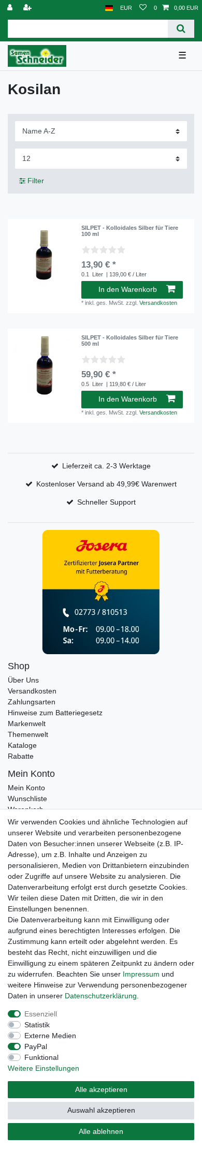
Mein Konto (26, 788)
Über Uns (23, 680)
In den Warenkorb (127, 289)
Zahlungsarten (31, 702)
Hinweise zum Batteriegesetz (55, 713)
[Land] (109, 8)
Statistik (37, 1025)
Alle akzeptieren (101, 1089)
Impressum (141, 974)
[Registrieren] (28, 8)
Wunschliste (27, 798)
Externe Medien (50, 1035)
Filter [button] (35, 180)
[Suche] (181, 29)
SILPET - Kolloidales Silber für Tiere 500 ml (129, 340)
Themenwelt (28, 734)
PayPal (35, 1046)
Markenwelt (27, 723)
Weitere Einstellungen (43, 1068)
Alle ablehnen (101, 1131)
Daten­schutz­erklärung (101, 996)
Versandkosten (158, 303)
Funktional (41, 1057)
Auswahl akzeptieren (101, 1110)
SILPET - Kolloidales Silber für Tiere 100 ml (129, 231)
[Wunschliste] (143, 8)
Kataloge (22, 745)
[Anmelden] (11, 8)
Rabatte (21, 756)
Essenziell (40, 1014)
